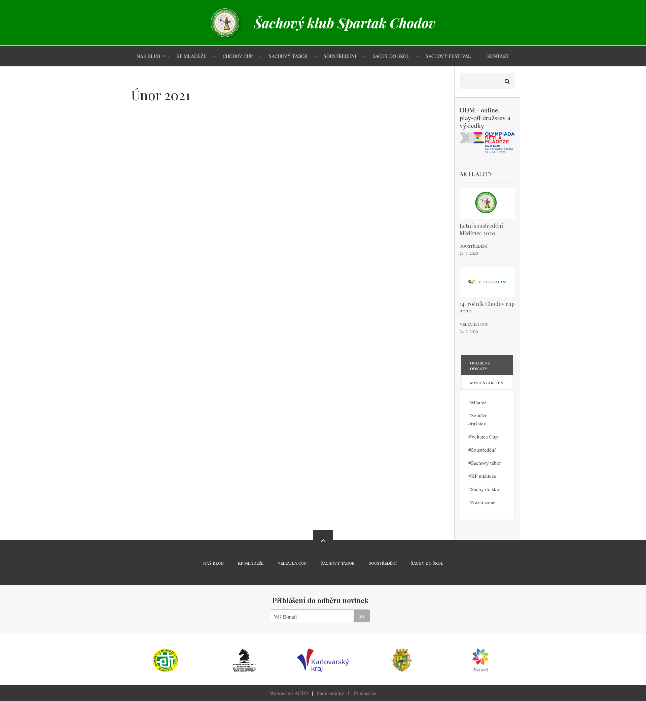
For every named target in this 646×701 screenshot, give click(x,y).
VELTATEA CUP (292, 563)
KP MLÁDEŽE (250, 563)
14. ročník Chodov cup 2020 (487, 307)
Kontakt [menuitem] (498, 56)
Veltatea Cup (474, 324)
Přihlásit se (365, 693)
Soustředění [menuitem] (340, 56)
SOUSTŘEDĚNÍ (383, 563)
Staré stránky (330, 693)
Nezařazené (483, 502)
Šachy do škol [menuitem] (390, 56)
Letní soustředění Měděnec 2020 (481, 229)
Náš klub (213, 563)
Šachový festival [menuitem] (448, 56)
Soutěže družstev (478, 419)
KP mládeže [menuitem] (191, 56)
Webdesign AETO (289, 693)
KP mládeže (483, 475)
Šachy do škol (486, 489)
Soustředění (474, 246)
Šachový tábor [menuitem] (288, 56)
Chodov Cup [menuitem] (238, 56)
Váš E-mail (285, 616)
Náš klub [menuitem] (148, 56)
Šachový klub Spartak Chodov (345, 23)
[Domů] (225, 22)
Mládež (479, 402)
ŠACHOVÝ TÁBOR (338, 563)
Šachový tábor (486, 462)
